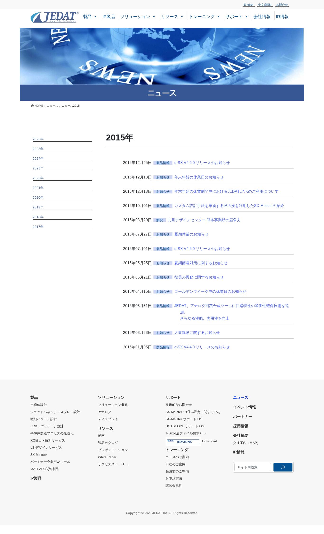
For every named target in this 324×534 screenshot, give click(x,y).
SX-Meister (38, 455)
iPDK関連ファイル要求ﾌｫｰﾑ (186, 433)
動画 (101, 436)
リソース (169, 16)
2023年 (38, 168)
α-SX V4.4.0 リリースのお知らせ (202, 347)
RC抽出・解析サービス (47, 440)
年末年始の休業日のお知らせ (199, 177)
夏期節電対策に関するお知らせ (200, 263)
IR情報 (282, 16)
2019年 (38, 207)
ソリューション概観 (113, 405)
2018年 (38, 217)
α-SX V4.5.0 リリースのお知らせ (202, 249)
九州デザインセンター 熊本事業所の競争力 (204, 220)
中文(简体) (265, 4)
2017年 (38, 227)
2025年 (38, 149)
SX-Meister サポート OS (184, 419)
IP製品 (108, 16)
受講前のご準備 (177, 471)
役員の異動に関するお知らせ (199, 277)
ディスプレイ (108, 419)
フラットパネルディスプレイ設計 (55, 412)
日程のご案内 (175, 464)
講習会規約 (174, 485)
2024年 (38, 158)
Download (209, 441)
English (249, 4)
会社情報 (262, 16)
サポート (234, 16)
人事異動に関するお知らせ (197, 333)
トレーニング (202, 16)
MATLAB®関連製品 (44, 469)
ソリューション (135, 16)
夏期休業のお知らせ (191, 234)
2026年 (38, 139)
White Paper (107, 457)
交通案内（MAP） (246, 443)
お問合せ (282, 4)
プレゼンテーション (113, 450)
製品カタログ (108, 443)
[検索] (282, 467)
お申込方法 (174, 478)
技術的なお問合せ (179, 405)
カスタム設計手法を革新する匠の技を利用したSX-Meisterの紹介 (229, 206)
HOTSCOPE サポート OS (185, 426)
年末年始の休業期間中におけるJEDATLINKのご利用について (226, 191)
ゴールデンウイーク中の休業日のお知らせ (210, 291)
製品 (87, 16)
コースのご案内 (177, 457)
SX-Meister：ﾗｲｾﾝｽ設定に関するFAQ (193, 412)
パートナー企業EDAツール (50, 462)
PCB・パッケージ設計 (47, 426)
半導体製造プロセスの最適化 (52, 433)
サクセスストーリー (113, 464)
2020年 (38, 197)
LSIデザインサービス (46, 447)
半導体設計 (38, 405)
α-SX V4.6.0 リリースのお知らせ (202, 163)
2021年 (38, 188)
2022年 (38, 178)
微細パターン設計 (43, 419)
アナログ (104, 412)
